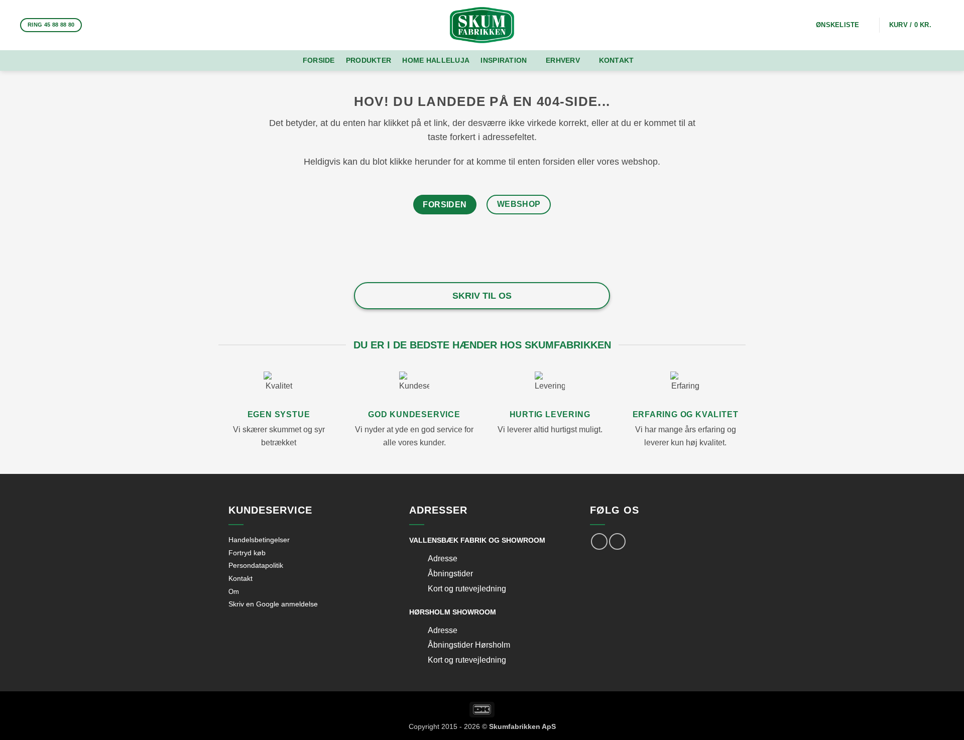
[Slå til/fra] (418, 559)
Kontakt (616, 60)
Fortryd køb (247, 553)
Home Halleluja (435, 60)
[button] (916, 25)
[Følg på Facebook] (94, 25)
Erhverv (563, 60)
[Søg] (657, 60)
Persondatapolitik (255, 565)
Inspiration (503, 60)
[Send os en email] (120, 25)
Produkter (369, 60)
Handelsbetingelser (259, 540)
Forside (319, 60)
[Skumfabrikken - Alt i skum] (482, 25)
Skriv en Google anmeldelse (273, 604)
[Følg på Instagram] (107, 25)
